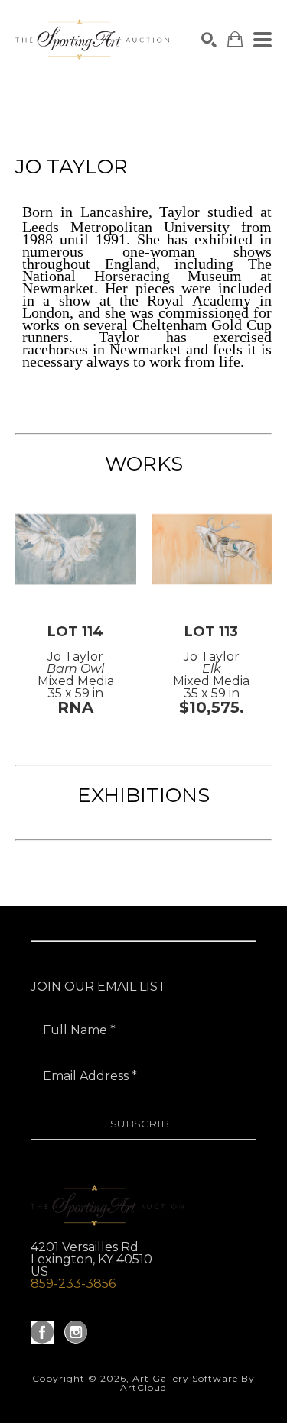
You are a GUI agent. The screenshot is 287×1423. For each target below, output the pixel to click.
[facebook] (42, 1332)
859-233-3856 (73, 1283)
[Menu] (262, 39)
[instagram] (75, 1332)
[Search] (209, 39)
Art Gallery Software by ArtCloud (187, 1383)
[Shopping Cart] (235, 39)
